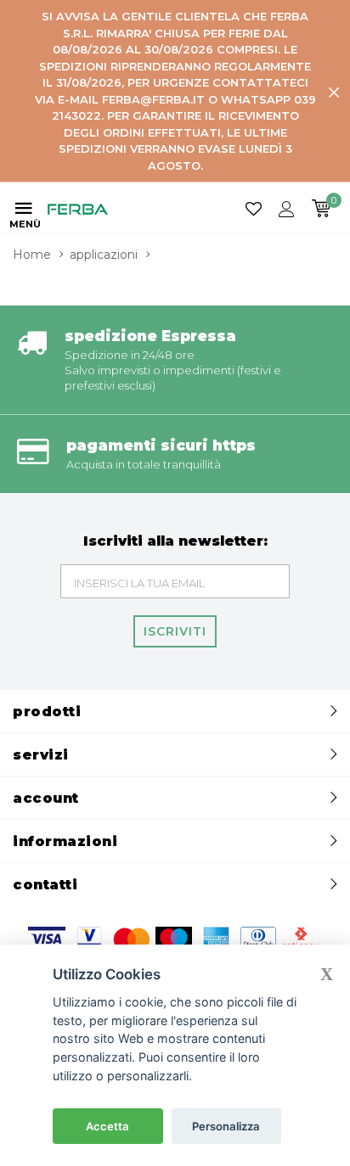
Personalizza (226, 1126)
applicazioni (104, 254)
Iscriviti (175, 631)
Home (32, 254)
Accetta (107, 1126)
